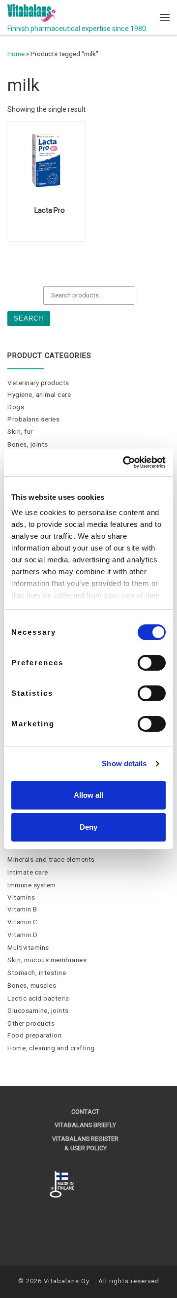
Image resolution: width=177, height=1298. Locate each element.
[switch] (152, 663)
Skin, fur (20, 431)
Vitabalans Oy (66, 1281)
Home (16, 54)
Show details (124, 763)
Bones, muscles (31, 985)
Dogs (15, 407)
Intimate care (27, 872)
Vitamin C (22, 922)
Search (28, 318)
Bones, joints (27, 444)
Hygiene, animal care (39, 394)
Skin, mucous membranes (47, 960)
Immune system (31, 885)
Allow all (88, 795)
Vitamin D (22, 935)
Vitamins (21, 897)
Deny (88, 827)
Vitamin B (22, 909)
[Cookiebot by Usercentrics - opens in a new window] (125, 462)
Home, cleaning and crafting (51, 1048)
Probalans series (33, 419)
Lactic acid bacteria (38, 998)
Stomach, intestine (36, 972)
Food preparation (34, 1035)
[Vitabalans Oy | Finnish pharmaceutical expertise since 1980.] (31, 12)
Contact (85, 1111)
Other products (31, 1023)
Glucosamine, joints (38, 1010)
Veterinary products (38, 383)
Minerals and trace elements (51, 859)
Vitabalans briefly (85, 1125)
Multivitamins (28, 947)
